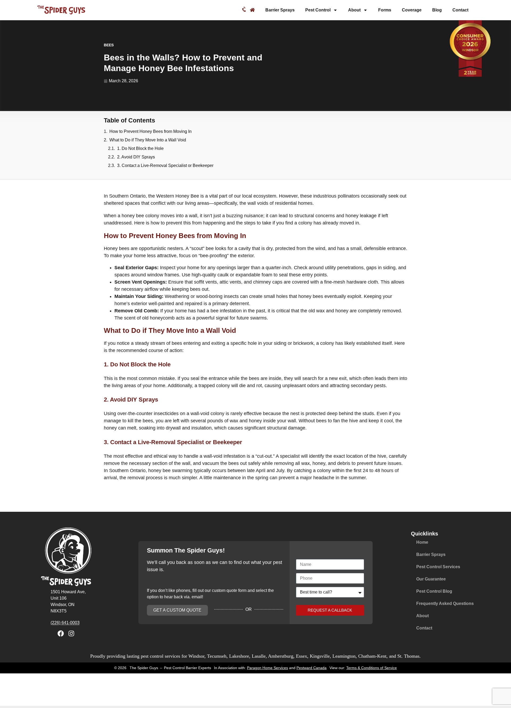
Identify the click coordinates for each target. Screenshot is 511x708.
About (354, 10)
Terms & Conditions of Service (371, 668)
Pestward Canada (311, 668)
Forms (384, 10)
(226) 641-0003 (65, 622)
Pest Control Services (438, 566)
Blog (437, 10)
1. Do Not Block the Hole (140, 148)
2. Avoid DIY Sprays (136, 157)
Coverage (412, 10)
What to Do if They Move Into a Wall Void (147, 140)
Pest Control (318, 10)
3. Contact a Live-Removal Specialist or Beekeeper (165, 165)
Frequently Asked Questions (445, 603)
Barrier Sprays (280, 10)
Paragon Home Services (267, 668)
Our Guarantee (431, 579)
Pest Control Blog (434, 591)
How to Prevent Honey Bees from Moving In (150, 131)
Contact (460, 10)
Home (422, 542)
